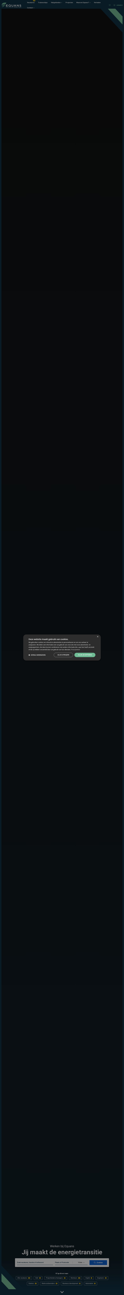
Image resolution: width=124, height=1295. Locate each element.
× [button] (97, 636)
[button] (37, 655)
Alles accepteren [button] (85, 655)
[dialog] (62, 647)
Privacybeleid (75, 649)
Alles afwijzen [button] (63, 655)
